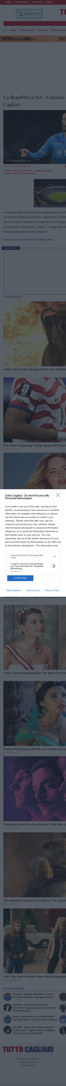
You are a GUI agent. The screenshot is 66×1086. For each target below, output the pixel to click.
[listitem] (33, 556)
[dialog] (33, 543)
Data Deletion (14, 590)
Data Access (33, 590)
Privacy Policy (52, 590)
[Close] (59, 496)
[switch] (52, 566)
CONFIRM (20, 578)
